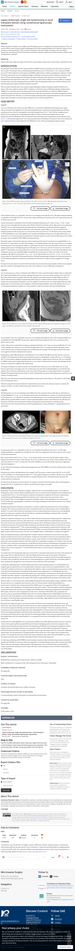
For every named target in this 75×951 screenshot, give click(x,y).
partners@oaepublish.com (10, 922)
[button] (65, 21)
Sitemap (4, 891)
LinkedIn (45, 876)
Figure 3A (13, 397)
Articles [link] (9, 11)
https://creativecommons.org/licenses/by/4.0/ (36, 815)
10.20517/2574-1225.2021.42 (10, 36)
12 (47, 607)
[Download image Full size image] (36, 162)
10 (22, 547)
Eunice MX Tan (15, 32)
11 (47, 587)
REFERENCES (8, 717)
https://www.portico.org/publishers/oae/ (60, 900)
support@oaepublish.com (36, 852)
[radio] (23, 766)
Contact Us (5, 888)
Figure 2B (62, 357)
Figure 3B (57, 450)
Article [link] (17, 11)
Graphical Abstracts (33, 922)
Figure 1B (52, 229)
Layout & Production (33, 920)
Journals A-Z (30, 915)
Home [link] (3, 11)
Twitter (55, 876)
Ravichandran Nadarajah (29, 32)
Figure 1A (4, 119)
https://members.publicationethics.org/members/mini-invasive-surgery (60, 887)
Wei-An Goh (5, 32)
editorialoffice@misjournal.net (12, 878)
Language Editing (32, 918)
